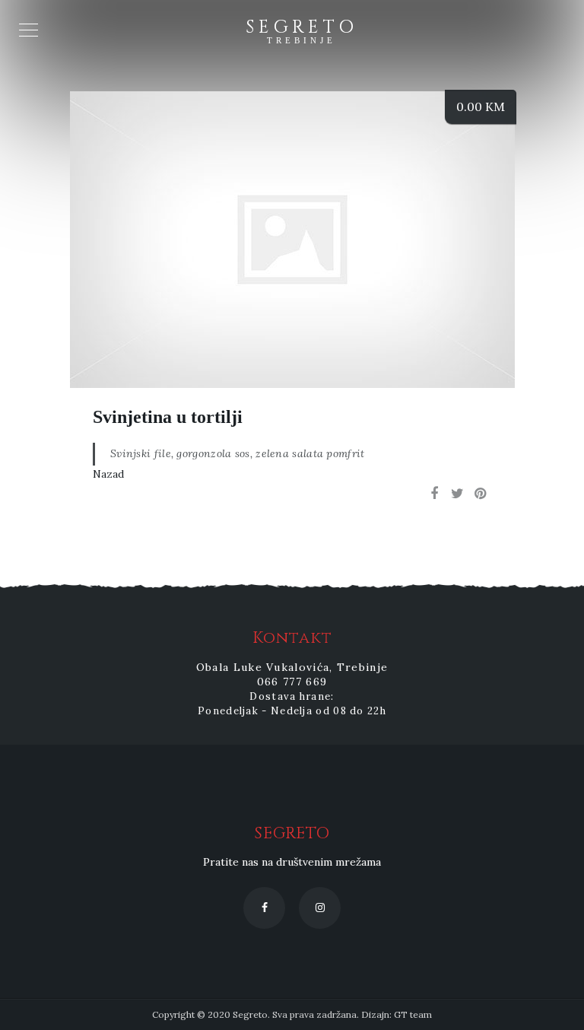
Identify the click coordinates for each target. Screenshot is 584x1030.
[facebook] (434, 493)
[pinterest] (479, 493)
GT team (413, 1014)
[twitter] (457, 493)
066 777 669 (292, 681)
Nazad (108, 474)
